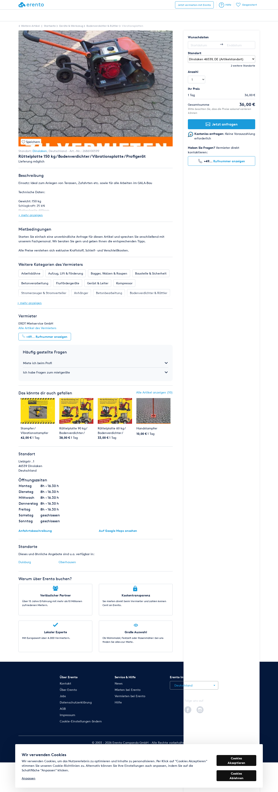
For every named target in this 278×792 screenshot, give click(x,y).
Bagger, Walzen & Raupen (109, 273)
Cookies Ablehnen (236, 776)
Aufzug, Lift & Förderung (65, 273)
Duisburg (24, 562)
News (118, 683)
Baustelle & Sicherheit (151, 273)
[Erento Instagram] (200, 709)
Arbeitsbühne (30, 273)
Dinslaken (40, 151)
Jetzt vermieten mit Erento (194, 5)
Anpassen (28, 778)
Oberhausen (67, 562)
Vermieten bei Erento (130, 696)
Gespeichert (249, 4)
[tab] (95, 362)
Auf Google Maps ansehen (118, 530)
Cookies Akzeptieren (236, 760)
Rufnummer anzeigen (229, 161)
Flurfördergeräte (67, 283)
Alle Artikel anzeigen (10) (154, 392)
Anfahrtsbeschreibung (35, 530)
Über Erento (68, 690)
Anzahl (193, 72)
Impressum (67, 715)
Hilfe (228, 4)
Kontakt (65, 683)
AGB (63, 708)
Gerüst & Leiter (97, 283)
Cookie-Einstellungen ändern (81, 721)
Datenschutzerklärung (76, 702)
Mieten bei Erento (128, 690)
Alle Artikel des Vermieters (37, 328)
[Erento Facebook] (187, 709)
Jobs (63, 696)
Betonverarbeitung (34, 283)
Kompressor (124, 283)
